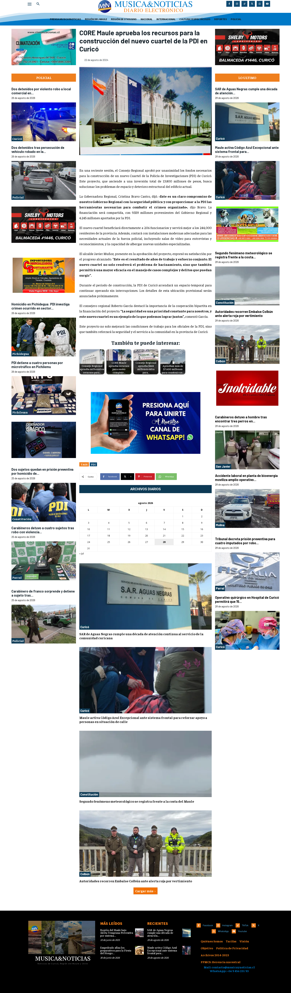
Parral (17, 578)
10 (88, 529)
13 (146, 529)
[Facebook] (229, 4)
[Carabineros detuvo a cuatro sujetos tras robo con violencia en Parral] (43, 561)
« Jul (81, 553)
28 (164, 542)
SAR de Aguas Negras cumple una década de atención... (160, 933)
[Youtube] (267, 4)
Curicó (17, 139)
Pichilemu (20, 412)
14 (164, 529)
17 (88, 535)
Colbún (85, 874)
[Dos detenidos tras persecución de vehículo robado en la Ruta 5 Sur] (43, 180)
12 (129, 529)
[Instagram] (237, 4)
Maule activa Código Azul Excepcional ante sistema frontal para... (247, 149)
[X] (252, 4)
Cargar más (144, 891)
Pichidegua (20, 354)
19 (129, 535)
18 (108, 535)
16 (201, 529)
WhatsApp (223, 931)
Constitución (21, 519)
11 (108, 529)
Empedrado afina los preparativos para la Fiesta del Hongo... (115, 950)
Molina (220, 525)
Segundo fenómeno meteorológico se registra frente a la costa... (243, 255)
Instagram (227, 925)
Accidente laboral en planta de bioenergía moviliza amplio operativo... (246, 478)
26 (129, 542)
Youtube (242, 931)
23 (201, 535)
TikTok (245, 925)
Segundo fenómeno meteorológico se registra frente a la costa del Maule (136, 801)
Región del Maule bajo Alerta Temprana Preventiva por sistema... (116, 933)
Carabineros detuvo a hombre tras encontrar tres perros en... (241, 419)
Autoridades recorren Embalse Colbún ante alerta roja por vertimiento (135, 881)
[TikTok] (244, 4)
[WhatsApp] (260, 4)
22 (182, 535)
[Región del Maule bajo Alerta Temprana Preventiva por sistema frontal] (139, 932)
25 (108, 542)
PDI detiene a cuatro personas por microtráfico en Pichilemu (37, 365)
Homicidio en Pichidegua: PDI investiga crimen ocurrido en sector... (40, 306)
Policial (18, 197)
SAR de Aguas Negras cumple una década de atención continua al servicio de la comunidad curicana (141, 636)
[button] (38, 4)
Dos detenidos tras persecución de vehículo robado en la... (37, 149)
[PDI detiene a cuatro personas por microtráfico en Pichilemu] (43, 395)
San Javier (223, 466)
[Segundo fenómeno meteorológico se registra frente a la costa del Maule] (145, 764)
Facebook (208, 925)
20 (146, 535)
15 (182, 529)
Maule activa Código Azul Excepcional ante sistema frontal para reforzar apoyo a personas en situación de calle (143, 719)
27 (146, 542)
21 (164, 535)
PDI (93, 464)
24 (88, 542)
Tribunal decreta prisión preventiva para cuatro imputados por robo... (245, 541)
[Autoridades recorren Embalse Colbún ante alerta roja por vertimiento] (145, 843)
